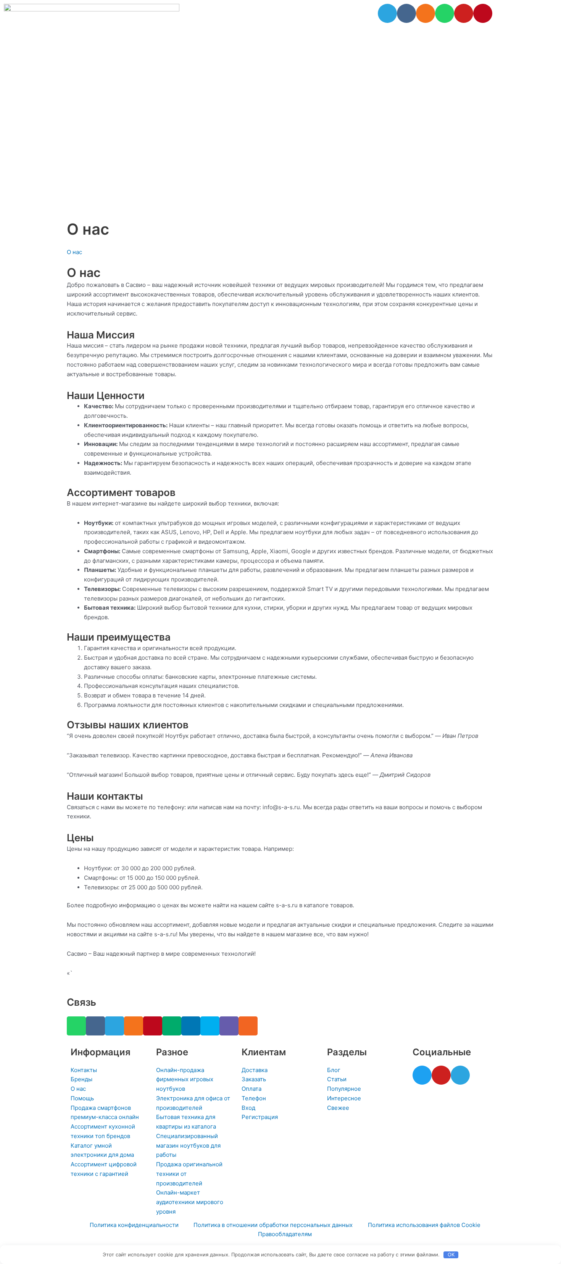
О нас (74, 252)
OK (451, 1254)
